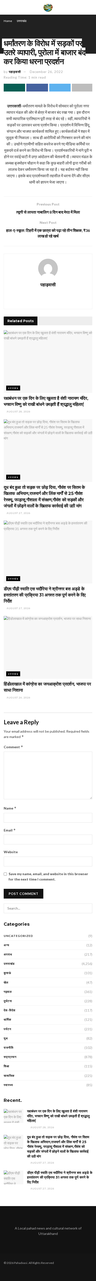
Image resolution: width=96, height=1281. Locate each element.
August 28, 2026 (18, 411)
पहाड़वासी (15, 72)
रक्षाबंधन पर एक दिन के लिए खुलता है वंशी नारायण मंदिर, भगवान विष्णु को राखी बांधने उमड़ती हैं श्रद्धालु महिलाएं (58, 1116)
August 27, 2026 (18, 513)
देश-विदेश (10, 1010)
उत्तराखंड (21, 21)
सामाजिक (9, 1075)
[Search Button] (87, 908)
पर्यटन (7, 1029)
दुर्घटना (8, 1001)
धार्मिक (7, 1019)
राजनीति (9, 1047)
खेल (6, 982)
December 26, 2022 (46, 72)
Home (8, 21)
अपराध (8, 954)
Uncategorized (18, 936)
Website (11, 852)
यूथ (6, 1038)
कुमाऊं (7, 973)
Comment (13, 747)
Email (10, 830)
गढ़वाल (8, 992)
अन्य (6, 945)
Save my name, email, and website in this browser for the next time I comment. (48, 876)
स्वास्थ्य (8, 1085)
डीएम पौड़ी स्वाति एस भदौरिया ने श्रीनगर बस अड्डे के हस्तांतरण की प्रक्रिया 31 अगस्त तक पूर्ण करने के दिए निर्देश (45, 595)
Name (10, 808)
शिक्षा (6, 1066)
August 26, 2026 (18, 697)
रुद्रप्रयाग (10, 1057)
